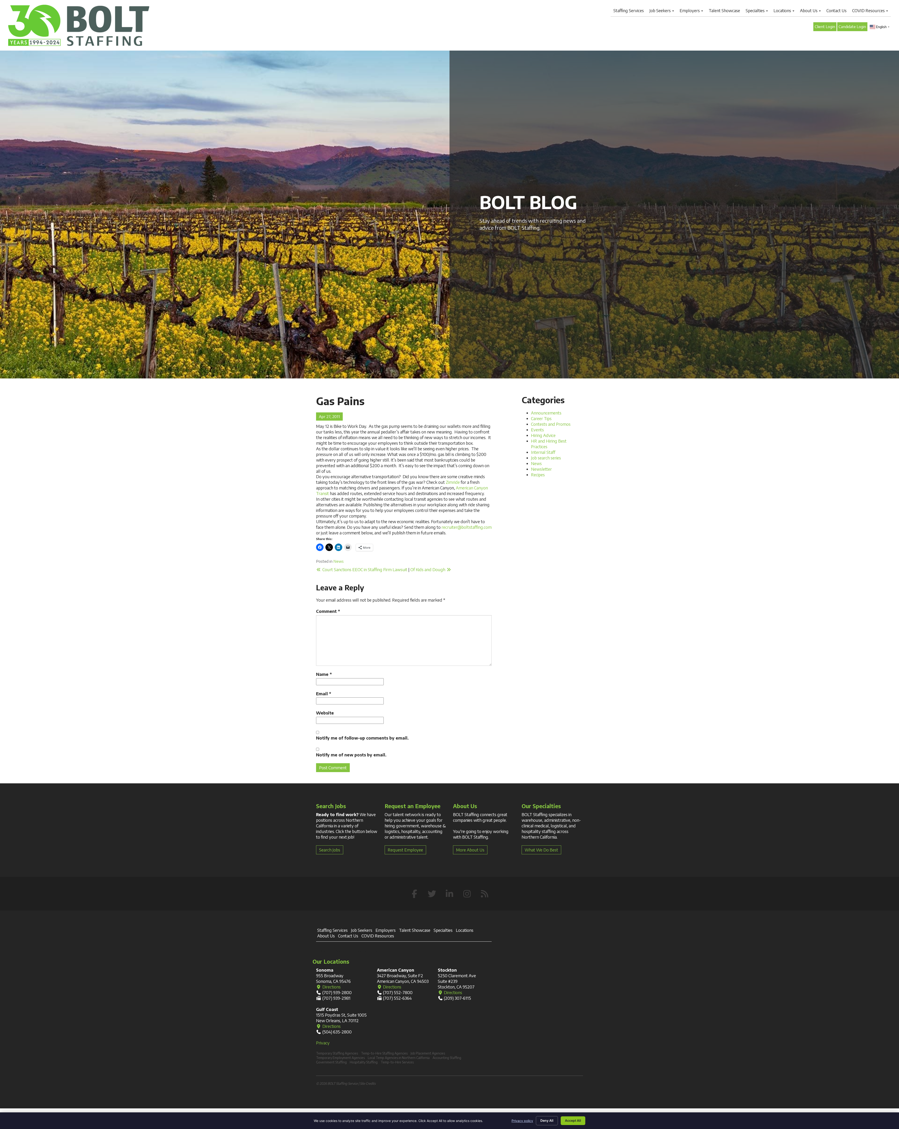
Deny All (546, 1120)
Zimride (453, 482)
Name (324, 674)
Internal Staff (543, 452)
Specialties (756, 10)
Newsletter (541, 469)
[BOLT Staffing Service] (78, 25)
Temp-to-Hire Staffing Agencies (384, 1053)
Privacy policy (522, 1121)
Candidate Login (852, 26)
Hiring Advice (543, 435)
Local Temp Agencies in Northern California (399, 1058)
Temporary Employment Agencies (340, 1058)
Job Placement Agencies (428, 1053)
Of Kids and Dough (428, 569)
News (338, 561)
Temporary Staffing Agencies (337, 1053)
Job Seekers (660, 10)
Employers (690, 10)
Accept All (573, 1120)
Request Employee (405, 849)
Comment (328, 611)
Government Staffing (331, 1062)
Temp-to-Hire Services (397, 1062)
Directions (331, 986)
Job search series (546, 457)
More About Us (470, 849)
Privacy (323, 1042)
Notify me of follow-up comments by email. (362, 737)
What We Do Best (541, 849)
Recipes (538, 474)
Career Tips (541, 418)
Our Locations (331, 961)
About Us (809, 10)
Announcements (546, 412)
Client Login (825, 26)
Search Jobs (329, 849)
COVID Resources (869, 10)
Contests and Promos (551, 424)
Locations (783, 10)
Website (325, 712)
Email (323, 693)
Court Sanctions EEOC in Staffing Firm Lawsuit (364, 569)
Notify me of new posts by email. (351, 754)
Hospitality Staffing (364, 1062)
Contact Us (836, 10)
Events (537, 429)
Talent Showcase (724, 10)
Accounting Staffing (447, 1058)
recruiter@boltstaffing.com (467, 527)
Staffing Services (628, 10)
